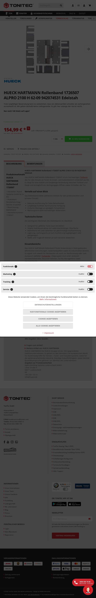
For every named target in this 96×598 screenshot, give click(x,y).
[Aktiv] (90, 266)
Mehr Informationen (48, 299)
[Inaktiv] (90, 274)
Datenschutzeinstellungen (48, 304)
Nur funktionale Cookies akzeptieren (48, 312)
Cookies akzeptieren (48, 319)
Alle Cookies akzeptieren (48, 326)
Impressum (49, 333)
